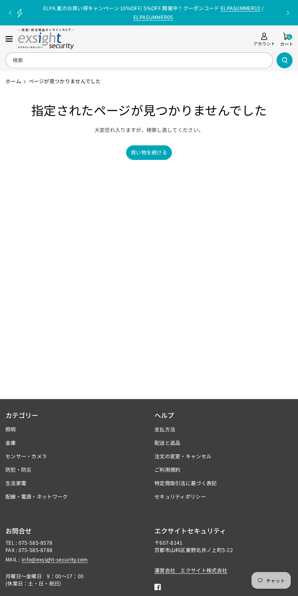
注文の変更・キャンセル (183, 456)
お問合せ (18, 530)
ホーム (13, 81)
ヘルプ (164, 415)
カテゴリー (21, 415)
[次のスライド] (288, 13)
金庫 (10, 442)
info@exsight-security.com (54, 559)
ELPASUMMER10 (241, 8)
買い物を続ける (149, 152)
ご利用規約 (167, 469)
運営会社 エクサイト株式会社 (190, 570)
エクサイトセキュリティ (190, 530)
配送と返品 (167, 442)
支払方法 (164, 429)
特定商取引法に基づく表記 (185, 483)
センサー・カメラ (26, 456)
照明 (10, 429)
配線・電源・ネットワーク (36, 496)
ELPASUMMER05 (153, 17)
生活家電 (15, 483)
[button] (9, 39)
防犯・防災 (18, 469)
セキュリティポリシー (180, 496)
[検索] (285, 60)
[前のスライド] (10, 13)
